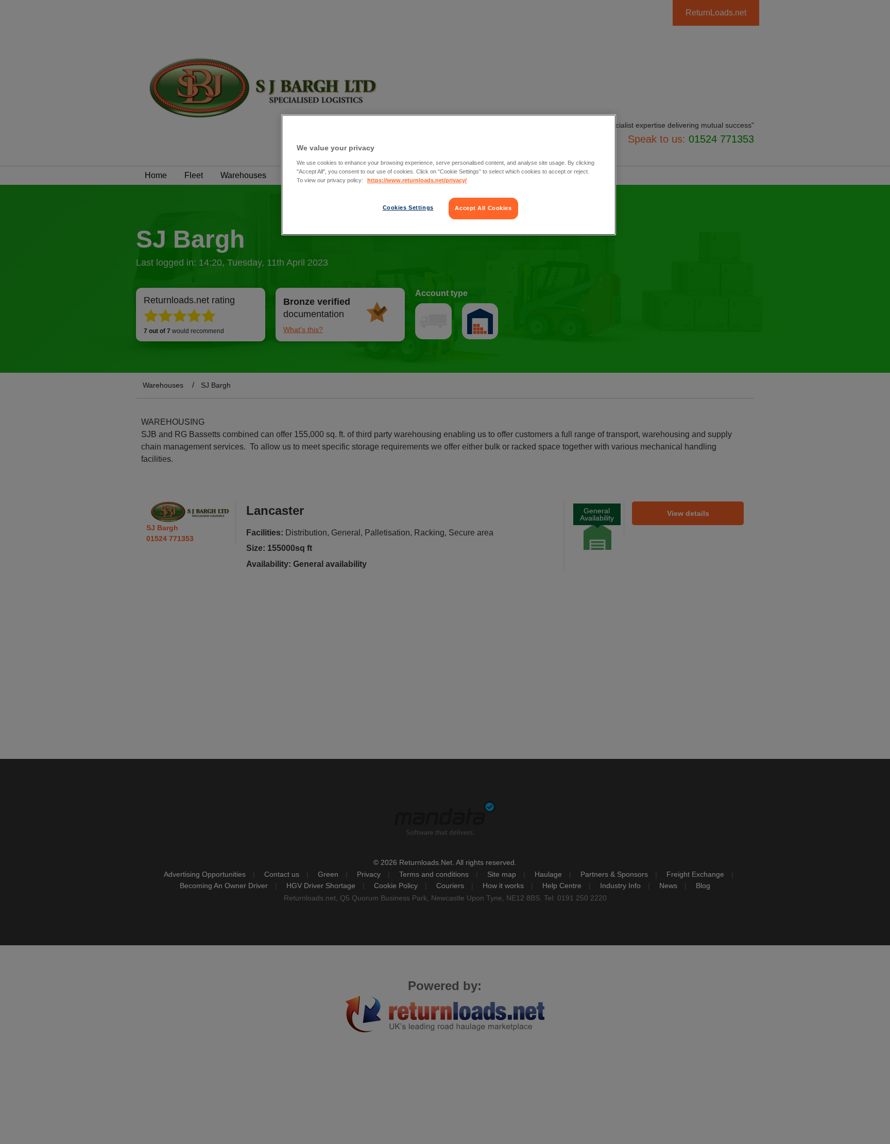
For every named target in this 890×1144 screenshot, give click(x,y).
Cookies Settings (408, 207)
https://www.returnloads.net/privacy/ (417, 180)
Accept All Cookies (483, 208)
